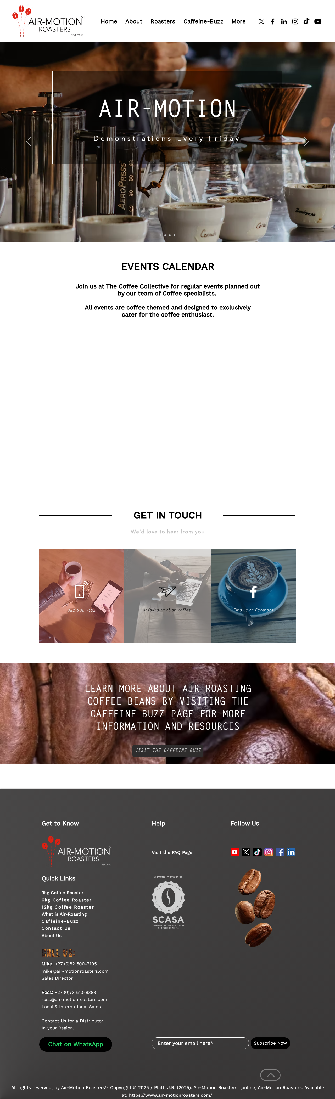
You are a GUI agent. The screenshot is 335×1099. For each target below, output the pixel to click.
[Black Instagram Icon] (295, 21)
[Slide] (160, 235)
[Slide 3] (170, 235)
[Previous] (28, 141)
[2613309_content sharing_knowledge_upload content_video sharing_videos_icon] (235, 852)
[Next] (306, 141)
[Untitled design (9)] (246, 852)
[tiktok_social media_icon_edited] (257, 852)
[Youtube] (318, 21)
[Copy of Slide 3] (174, 235)
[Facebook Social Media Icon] (280, 852)
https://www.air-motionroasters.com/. (171, 1095)
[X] (261, 21)
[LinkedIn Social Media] (291, 852)
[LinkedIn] (284, 21)
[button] (133, 21)
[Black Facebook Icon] (273, 21)
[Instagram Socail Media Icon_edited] (268, 852)
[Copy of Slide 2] (165, 235)
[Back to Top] (270, 1075)
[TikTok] (306, 21)
